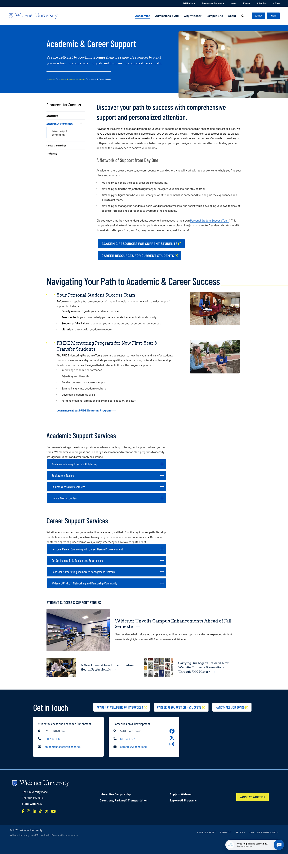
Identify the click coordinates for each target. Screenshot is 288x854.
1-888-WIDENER (32, 804)
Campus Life (214, 16)
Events (246, 3)
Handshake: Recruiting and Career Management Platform (86, 573)
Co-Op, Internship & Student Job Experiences (80, 561)
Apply (258, 15)
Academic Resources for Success (71, 79)
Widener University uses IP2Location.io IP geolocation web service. (44, 835)
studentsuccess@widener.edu (63, 746)
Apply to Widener (181, 794)
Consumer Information (264, 832)
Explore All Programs (183, 800)
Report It (226, 832)
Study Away (51, 153)
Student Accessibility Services (71, 488)
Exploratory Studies (66, 476)
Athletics (261, 3)
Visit (273, 15)
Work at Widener (252, 797)
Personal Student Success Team (209, 220)
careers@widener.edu (133, 746)
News (233, 3)
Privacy (241, 832)
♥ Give (276, 3)
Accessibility (52, 115)
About (232, 16)
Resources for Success (63, 104)
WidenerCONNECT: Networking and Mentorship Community (87, 584)
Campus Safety (206, 832)
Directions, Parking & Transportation (124, 800)
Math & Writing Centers (67, 499)
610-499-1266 (53, 738)
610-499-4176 (128, 738)
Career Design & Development (59, 132)
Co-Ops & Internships (56, 145)
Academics (142, 16)
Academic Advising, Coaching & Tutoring (77, 465)
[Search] (242, 16)
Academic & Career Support (59, 123)
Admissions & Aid (167, 16)
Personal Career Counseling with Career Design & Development (90, 550)
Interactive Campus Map (115, 794)
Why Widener (193, 16)
